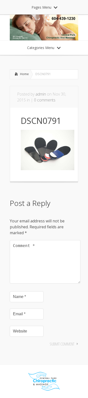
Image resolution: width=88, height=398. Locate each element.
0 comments (44, 100)
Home (24, 74)
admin (40, 94)
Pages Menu (41, 7)
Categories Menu (40, 47)
